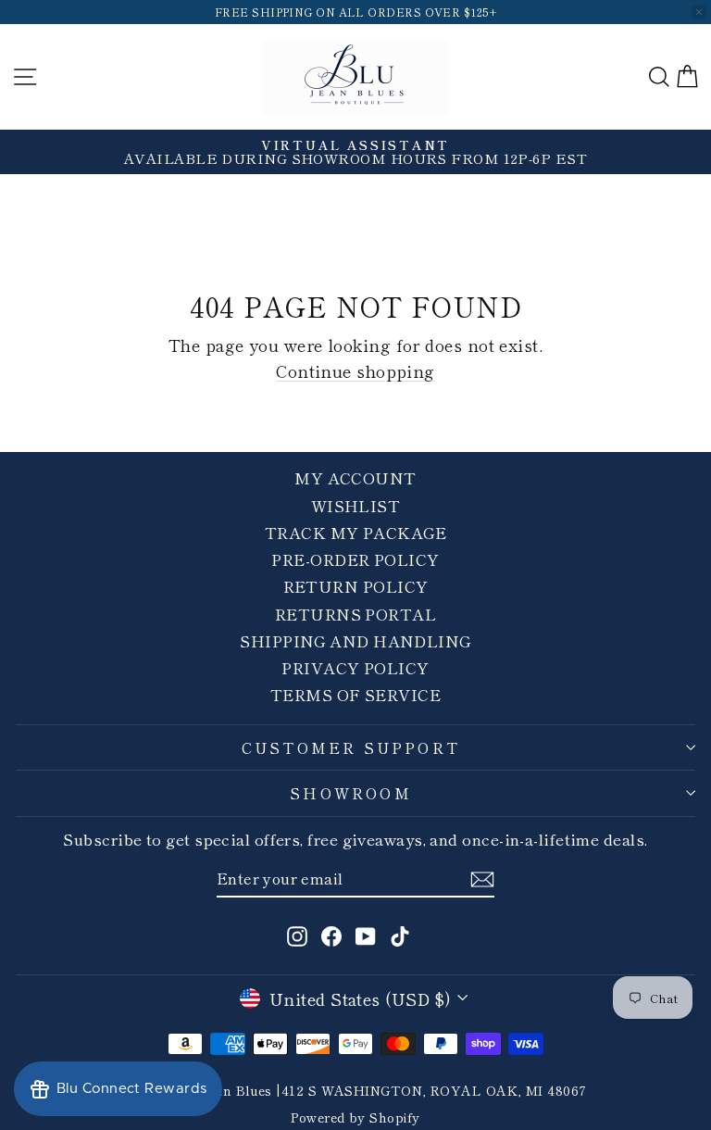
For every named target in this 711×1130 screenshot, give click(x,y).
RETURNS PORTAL (355, 613)
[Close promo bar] (699, 12)
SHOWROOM (351, 793)
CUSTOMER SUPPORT (351, 747)
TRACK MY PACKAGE (355, 532)
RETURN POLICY (356, 585)
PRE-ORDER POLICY (355, 559)
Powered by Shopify (355, 1117)
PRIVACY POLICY (355, 667)
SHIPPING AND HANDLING (355, 640)
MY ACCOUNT (355, 477)
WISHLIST (356, 505)
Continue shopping (355, 370)
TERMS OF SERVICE (355, 694)
